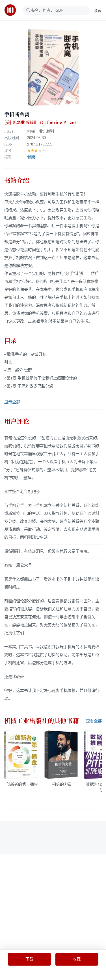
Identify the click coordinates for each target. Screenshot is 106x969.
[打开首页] (12, 10)
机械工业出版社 (41, 131)
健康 (31, 157)
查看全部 (94, 721)
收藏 (97, 11)
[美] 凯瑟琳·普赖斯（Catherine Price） (41, 123)
